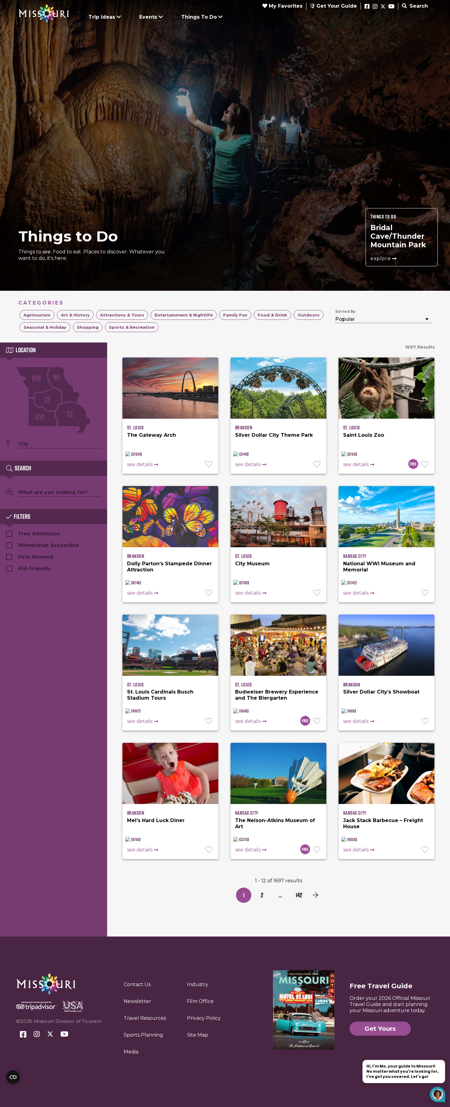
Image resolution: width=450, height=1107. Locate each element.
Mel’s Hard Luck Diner (156, 820)
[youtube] (391, 7)
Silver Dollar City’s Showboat (381, 692)
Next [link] (315, 895)
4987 (136, 711)
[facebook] (367, 6)
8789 (352, 454)
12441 (244, 454)
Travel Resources (145, 1018)
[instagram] (375, 6)
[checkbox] (37, 315)
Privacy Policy (204, 1018)
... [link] (280, 895)
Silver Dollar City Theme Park (274, 435)
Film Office (200, 1001)
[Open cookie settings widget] (13, 1077)
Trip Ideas (101, 17)
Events (148, 17)
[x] (383, 6)
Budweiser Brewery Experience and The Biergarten (276, 695)
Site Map (197, 1035)
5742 (352, 583)
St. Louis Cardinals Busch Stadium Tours (160, 695)
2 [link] (262, 895)
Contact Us (137, 984)
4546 (244, 711)
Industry (197, 984)
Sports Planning (143, 1035)
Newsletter (137, 1001)
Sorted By (345, 311)
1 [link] (244, 895)
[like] (209, 465)
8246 (136, 583)
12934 (137, 454)
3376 (244, 839)
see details (139, 464)
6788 (244, 583)
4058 (352, 839)
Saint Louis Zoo (363, 435)
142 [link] (299, 895)
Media (131, 1052)
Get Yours (380, 1028)
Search (418, 6)
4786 (136, 839)
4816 (352, 711)
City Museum (252, 564)
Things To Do (199, 17)
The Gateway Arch (151, 435)
